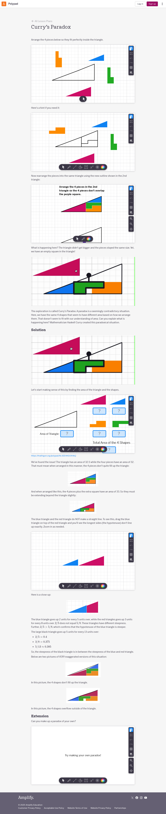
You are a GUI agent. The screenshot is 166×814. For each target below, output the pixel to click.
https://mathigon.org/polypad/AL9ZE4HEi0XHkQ (53, 455)
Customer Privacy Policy (29, 808)
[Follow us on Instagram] (141, 797)
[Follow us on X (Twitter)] (132, 797)
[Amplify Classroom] (4, 4)
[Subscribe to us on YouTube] (145, 797)
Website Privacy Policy (101, 808)
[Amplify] (26, 798)
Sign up (152, 4)
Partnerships (120, 808)
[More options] (162, 4)
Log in (140, 4)
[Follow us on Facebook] (137, 797)
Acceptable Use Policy (54, 808)
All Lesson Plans (43, 21)
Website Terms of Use (77, 808)
